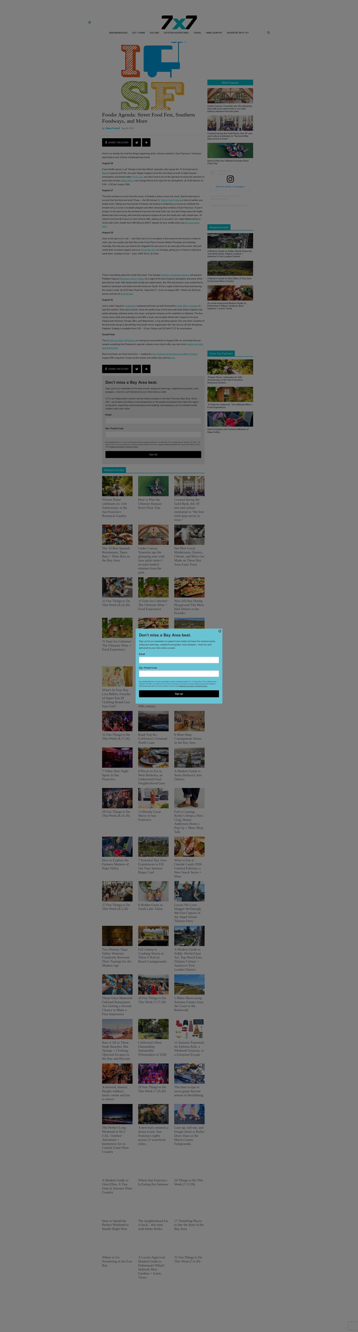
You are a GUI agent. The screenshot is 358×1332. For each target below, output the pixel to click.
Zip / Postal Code (148, 667)
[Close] (220, 631)
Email (142, 654)
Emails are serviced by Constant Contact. (193, 686)
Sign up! (179, 693)
